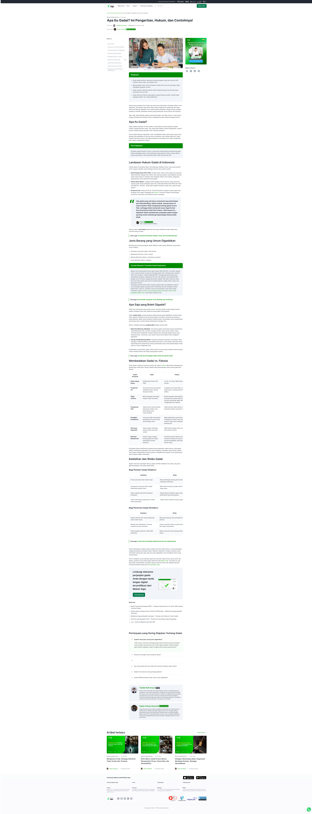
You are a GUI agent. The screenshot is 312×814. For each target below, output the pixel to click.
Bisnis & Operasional (118, 13)
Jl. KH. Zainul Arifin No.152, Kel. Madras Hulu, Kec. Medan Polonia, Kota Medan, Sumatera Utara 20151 (194, 790)
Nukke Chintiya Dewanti (149, 706)
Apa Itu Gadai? (111, 43)
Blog (111, 13)
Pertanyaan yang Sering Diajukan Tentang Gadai (115, 69)
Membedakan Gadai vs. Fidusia (115, 56)
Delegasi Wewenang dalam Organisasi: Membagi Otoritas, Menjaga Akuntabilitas (190, 761)
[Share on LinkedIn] (194, 71)
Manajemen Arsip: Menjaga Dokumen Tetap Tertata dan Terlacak (121, 760)
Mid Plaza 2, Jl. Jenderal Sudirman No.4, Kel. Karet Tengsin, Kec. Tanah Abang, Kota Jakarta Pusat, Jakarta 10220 (118, 791)
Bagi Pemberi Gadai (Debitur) (114, 62)
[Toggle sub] (125, 60)
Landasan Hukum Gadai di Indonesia (116, 47)
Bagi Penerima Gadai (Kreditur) (115, 66)
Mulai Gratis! (201, 6)
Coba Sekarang (139, 595)
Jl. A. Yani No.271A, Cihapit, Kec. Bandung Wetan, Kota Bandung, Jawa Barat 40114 (168, 790)
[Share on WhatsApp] (187, 71)
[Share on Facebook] (198, 71)
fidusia (164, 365)
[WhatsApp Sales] (308, 810)
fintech (157, 192)
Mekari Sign (164, 561)
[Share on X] (191, 71)
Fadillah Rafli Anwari (121, 25)
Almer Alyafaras (113, 768)
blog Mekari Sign (154, 564)
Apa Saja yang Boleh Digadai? (114, 53)
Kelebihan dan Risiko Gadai (114, 59)
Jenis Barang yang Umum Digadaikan (116, 50)
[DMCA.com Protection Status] (202, 799)
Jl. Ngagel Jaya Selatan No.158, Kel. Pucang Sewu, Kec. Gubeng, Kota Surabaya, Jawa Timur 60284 (143, 790)
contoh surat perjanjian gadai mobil (154, 290)
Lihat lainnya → (202, 732)
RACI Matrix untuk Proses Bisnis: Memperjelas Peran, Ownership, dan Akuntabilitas (155, 761)
